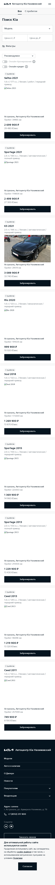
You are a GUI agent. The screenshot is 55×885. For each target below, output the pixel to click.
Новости (8, 781)
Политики (17, 858)
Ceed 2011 (10, 670)
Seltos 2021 (11, 78)
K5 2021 (9, 226)
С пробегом (31, 11)
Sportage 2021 (13, 152)
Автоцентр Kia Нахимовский (27, 4)
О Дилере (9, 773)
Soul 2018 (10, 374)
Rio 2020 (9, 300)
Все (20, 11)
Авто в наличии (12, 766)
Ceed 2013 (10, 596)
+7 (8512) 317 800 (17, 814)
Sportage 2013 (13, 522)
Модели (8, 758)
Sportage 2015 (13, 448)
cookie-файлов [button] (24, 852)
